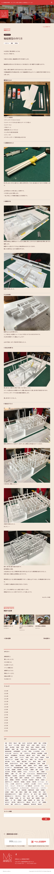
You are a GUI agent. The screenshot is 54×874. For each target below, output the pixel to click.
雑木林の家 (33, 804)
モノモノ (13, 761)
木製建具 (40, 765)
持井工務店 (7, 761)
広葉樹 (20, 794)
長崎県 (31, 759)
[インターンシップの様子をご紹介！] (27, 619)
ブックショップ (32, 771)
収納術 (12, 792)
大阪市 (16, 757)
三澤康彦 (32, 769)
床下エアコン (26, 794)
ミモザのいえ (27, 753)
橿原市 (35, 743)
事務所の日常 (31, 790)
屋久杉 (33, 755)
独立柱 (6, 779)
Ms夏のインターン (8, 626)
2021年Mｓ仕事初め (40, 626)
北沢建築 (7, 792)
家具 (40, 792)
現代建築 (19, 769)
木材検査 (22, 781)
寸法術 (44, 792)
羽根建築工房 (32, 763)
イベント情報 (7, 667)
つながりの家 (24, 779)
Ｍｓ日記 (6, 679)
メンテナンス (7, 790)
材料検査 (11, 798)
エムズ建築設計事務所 (5, 2)
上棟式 (11, 757)
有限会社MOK (34, 749)
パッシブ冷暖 (16, 745)
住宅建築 (43, 790)
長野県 (17, 747)
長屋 (19, 743)
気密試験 (38, 798)
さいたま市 (24, 751)
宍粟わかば (40, 767)
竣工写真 (13, 802)
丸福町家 (43, 747)
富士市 (23, 743)
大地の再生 (29, 775)
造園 (12, 804)
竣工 (43, 800)
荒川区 (21, 763)
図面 (37, 769)
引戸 (17, 773)
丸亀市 (21, 749)
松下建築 (44, 743)
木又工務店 (41, 759)
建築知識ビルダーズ (9, 796)
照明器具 (19, 800)
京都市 (27, 757)
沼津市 (38, 755)
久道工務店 (14, 775)
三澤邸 (12, 773)
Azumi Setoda (31, 773)
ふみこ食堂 (33, 783)
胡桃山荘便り (7, 676)
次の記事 (46, 638)
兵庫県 (32, 747)
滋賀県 (24, 765)
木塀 (36, 796)
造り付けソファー (18, 804)
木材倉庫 (43, 775)
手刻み (24, 796)
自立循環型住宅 (14, 755)
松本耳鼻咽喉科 (17, 751)
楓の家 (28, 798)
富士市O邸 (29, 743)
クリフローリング (20, 786)
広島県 (45, 753)
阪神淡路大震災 (8, 751)
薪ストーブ (34, 802)
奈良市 (40, 749)
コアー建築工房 (29, 786)
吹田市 (47, 757)
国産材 (20, 792)
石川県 (32, 757)
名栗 (17, 792)
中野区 (22, 759)
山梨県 (33, 745)
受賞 (21, 753)
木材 (35, 759)
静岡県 (6, 757)
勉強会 (18, 761)
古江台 (42, 751)
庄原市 (20, 777)
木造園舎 (47, 767)
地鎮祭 (25, 792)
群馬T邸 (37, 779)
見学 (39, 802)
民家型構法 (7, 749)
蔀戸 (24, 773)
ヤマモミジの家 (8, 753)
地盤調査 (7, 773)
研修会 (16, 43)
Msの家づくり (7, 665)
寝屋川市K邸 (7, 775)
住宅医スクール (33, 767)
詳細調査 (44, 802)
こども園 (12, 783)
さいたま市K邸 (36, 751)
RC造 (26, 759)
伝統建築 (13, 769)
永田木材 (28, 781)
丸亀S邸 (42, 779)
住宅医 (37, 790)
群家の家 (33, 753)
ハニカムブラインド (14, 788)
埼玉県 (30, 751)
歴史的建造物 (18, 765)
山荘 (6, 745)
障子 (20, 773)
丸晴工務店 (24, 790)
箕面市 (39, 761)
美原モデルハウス (20, 802)
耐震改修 (19, 771)
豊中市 (34, 761)
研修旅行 (42, 757)
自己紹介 (41, 769)
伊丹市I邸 (18, 779)
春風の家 (28, 755)
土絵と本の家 (22, 775)
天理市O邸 (38, 777)
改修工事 (34, 781)
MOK (30, 761)
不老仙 (6, 777)
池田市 (26, 767)
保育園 (43, 755)
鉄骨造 (6, 763)
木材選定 (41, 796)
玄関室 (24, 800)
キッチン (6, 786)
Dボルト (25, 771)
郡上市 (10, 745)
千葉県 (6, 747)
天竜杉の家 (16, 781)
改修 (29, 796)
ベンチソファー (44, 788)
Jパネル (6, 783)
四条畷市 (30, 765)
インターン (7, 43)
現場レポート (7, 673)
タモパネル (43, 745)
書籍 (38, 771)
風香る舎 (40, 804)
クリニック (12, 786)
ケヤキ (44, 777)
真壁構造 (12, 779)
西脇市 (27, 747)
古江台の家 (7, 771)
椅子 (24, 798)
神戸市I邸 (14, 771)
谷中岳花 (7, 804)
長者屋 (16, 777)
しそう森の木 (26, 783)
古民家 (11, 777)
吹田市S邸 (31, 779)
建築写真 (44, 794)
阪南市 (37, 745)
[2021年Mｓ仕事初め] (42, 619)
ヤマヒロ (14, 790)
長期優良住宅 (26, 804)
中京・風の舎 (22, 755)
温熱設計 (7, 800)
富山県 (36, 757)
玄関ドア (46, 765)
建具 (40, 794)
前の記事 (8, 638)
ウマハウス (46, 783)
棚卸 (17, 749)
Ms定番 (27, 749)
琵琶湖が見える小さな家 (42, 773)
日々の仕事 (25, 769)
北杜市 (28, 745)
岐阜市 (22, 747)
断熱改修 (37, 747)
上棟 (19, 790)
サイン (42, 786)
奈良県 (26, 763)
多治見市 (7, 765)
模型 (12, 43)
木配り (6, 798)
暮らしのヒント (7, 659)
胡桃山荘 (28, 802)
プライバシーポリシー (7, 871)
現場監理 (30, 800)
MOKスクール (19, 783)
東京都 (43, 763)
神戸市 (35, 765)
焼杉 (15, 800)
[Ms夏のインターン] (11, 619)
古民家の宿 (26, 777)
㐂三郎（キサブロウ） (14, 763)
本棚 (6, 743)
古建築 (13, 749)
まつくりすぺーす (8, 767)
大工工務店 (7, 769)
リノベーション (41, 781)
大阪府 (44, 761)
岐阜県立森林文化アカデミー (11, 794)
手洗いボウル (18, 796)
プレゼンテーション (35, 788)
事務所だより (7, 30)
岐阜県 (12, 765)
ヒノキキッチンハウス (24, 788)
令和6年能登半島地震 (18, 767)
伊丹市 (10, 743)
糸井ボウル (7, 802)
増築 (45, 749)
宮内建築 (35, 792)
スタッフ (47, 769)
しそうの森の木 (36, 775)
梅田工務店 (24, 761)
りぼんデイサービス (9, 759)
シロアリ (32, 777)
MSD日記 (6, 662)
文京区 (38, 763)
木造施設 (16, 759)
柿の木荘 (7, 755)
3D (46, 781)
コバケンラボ (36, 786)
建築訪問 (6, 656)
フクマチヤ (21, 757)
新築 (32, 796)
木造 (46, 796)
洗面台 (43, 798)
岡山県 (15, 743)
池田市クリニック (8, 781)
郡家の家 (23, 745)
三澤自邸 (43, 771)
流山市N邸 (12, 747)
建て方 (35, 794)
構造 (40, 743)
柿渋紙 (16, 798)
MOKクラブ (15, 753)
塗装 (30, 792)
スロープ (7, 788)
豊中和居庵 (39, 753)
